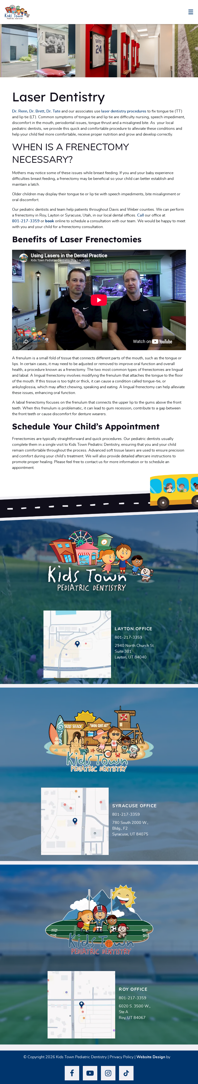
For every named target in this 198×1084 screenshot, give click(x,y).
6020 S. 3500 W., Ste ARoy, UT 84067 (134, 1012)
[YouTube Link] (90, 1073)
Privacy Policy (122, 1057)
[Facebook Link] (72, 1073)
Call (140, 215)
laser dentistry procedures (123, 111)
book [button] (49, 221)
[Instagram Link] (108, 1073)
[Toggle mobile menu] (191, 12)
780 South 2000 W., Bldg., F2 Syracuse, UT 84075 (130, 828)
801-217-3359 (26, 221)
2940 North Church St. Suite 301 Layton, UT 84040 (135, 651)
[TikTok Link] (126, 1073)
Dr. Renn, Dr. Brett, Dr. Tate (36, 111)
